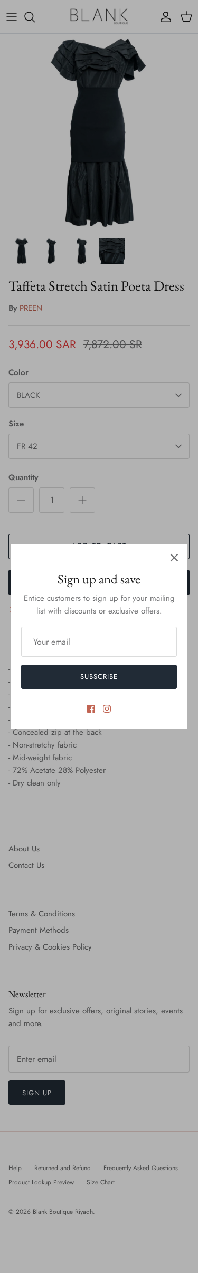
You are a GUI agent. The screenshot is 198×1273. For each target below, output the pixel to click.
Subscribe (99, 677)
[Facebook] (91, 709)
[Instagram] (107, 709)
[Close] (174, 557)
